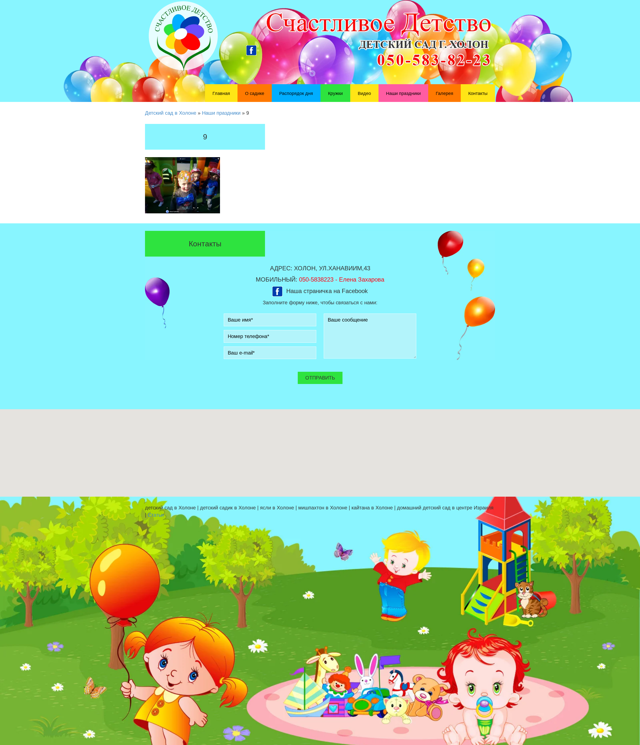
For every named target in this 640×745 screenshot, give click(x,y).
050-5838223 (316, 279)
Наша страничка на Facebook (327, 291)
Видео (364, 93)
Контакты (478, 93)
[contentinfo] (320, 621)
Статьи (156, 515)
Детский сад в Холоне (170, 113)
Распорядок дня (296, 93)
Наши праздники (403, 93)
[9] (182, 185)
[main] (320, 169)
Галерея (444, 93)
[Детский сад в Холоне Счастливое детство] (183, 36)
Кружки (335, 93)
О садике (254, 93)
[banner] (320, 51)
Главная (221, 93)
